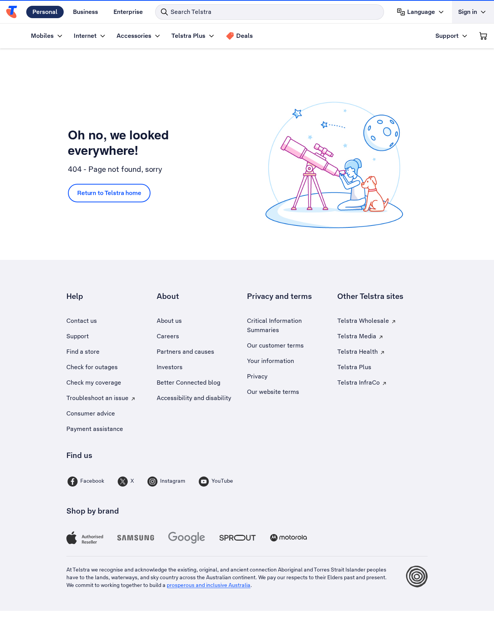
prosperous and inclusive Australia (208, 585)
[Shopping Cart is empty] (483, 36)
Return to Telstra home (109, 193)
